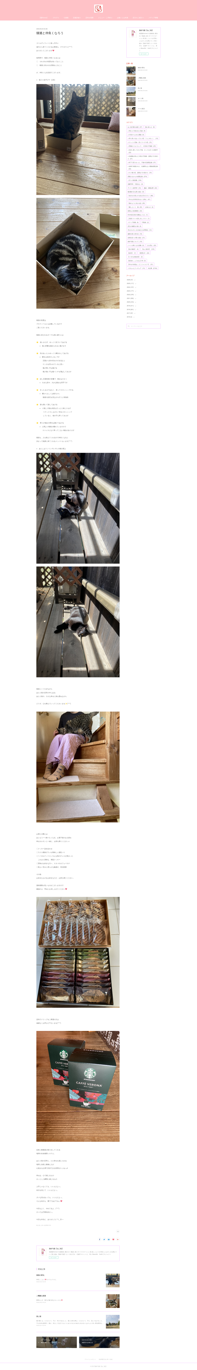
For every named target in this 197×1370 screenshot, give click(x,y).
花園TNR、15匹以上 (135, 184)
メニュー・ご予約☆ (105, 18)
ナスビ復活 (141, 108)
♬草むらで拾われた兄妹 (136, 131)
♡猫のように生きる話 (136, 203)
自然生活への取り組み (136, 237)
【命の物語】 (133, 249)
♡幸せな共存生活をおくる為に (139, 199)
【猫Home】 (43, 18)
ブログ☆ (56, 18)
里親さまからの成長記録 (137, 176)
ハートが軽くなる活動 (136, 245)
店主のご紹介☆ (138, 18)
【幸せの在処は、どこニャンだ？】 (140, 264)
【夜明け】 (144, 253)
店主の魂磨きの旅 (134, 226)
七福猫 (66, 18)
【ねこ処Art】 (148, 249)
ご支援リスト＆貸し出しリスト (138, 218)
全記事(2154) (47, 1225)
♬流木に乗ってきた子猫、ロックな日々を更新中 (143, 151)
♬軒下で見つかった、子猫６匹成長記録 (142, 162)
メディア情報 (153, 18)
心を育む (151, 245)
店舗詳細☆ (77, 18)
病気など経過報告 (135, 211)
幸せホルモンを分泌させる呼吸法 (140, 230)
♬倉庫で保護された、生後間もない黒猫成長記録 (143, 167)
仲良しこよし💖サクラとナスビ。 (46, 1279)
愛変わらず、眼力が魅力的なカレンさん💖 (49, 1300)
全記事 (152, 268)
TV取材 (145, 222)
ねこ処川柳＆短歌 (135, 127)
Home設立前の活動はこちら (138, 215)
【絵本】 (132, 253)
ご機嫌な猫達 (41, 1295)
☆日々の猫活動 (134, 180)
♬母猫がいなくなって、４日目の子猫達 (142, 146)
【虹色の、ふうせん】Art (137, 260)
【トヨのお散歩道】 (135, 257)
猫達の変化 (40, 1275)
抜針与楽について (135, 241)
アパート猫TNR (134, 188)
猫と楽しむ (150, 127)
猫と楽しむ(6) (39, 1225)
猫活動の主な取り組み (136, 192)
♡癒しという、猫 (135, 207)
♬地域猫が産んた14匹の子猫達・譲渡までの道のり (143, 157)
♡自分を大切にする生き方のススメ (140, 195)
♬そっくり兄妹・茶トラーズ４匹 (140, 142)
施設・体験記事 (150, 188)
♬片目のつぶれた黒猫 (136, 135)
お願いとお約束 (122, 18)
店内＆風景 (89, 18)
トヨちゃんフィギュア (136, 268)
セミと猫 (140, 98)
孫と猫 (38, 1316)
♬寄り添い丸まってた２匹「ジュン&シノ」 (143, 138)
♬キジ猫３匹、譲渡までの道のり (140, 172)
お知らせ (149, 207)
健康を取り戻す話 (135, 234)
